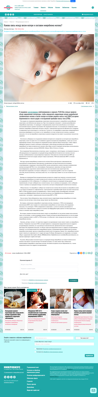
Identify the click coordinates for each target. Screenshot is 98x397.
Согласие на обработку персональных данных (33, 371)
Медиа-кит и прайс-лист (33, 390)
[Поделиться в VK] (78, 253)
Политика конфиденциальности (36, 375)
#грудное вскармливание (12, 31)
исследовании (33, 111)
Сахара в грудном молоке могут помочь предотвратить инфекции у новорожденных (60, 312)
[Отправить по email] (89, 253)
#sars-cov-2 (31, 318)
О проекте (30, 381)
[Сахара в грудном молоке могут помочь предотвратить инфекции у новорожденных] (60, 299)
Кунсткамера (48, 14)
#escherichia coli (9, 320)
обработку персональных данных (38, 280)
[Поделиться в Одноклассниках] (81, 253)
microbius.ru (70, 369)
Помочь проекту (31, 384)
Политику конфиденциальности (37, 283)
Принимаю (48, 348)
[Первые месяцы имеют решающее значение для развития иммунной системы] (83, 299)
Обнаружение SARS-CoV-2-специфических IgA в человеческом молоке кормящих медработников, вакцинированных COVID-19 (37, 313)
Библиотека (65, 7)
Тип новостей (84, 338)
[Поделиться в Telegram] (84, 253)
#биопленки (54, 317)
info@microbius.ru (9, 382)
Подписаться (88, 14)
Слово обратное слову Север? (43, 341)
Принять (73, 1)
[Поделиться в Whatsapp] (86, 253)
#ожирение (58, 31)
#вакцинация (37, 318)
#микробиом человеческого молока (43, 31)
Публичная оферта (32, 378)
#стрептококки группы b (61, 322)
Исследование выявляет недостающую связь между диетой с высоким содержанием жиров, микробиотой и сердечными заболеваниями (14, 314)
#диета (15, 320)
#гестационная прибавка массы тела (74, 31)
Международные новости (22, 21)
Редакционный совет (33, 367)
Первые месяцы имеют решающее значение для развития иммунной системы (83, 312)
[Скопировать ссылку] (91, 253)
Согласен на (49, 352)
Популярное (38, 14)
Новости (43, 7)
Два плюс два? (24, 274)
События (50, 7)
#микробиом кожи (26, 31)
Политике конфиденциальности (63, 1)
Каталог (57, 7)
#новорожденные (83, 318)
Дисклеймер (30, 387)
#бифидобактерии (78, 317)
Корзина (74, 7)
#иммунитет (87, 317)
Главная (36, 7)
